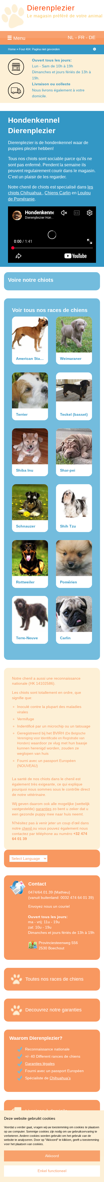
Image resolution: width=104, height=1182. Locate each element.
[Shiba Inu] (30, 446)
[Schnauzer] (30, 502)
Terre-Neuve (27, 638)
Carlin (65, 638)
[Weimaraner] (74, 335)
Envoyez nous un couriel (49, 906)
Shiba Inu (24, 470)
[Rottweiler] (30, 558)
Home (12, 49)
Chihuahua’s (60, 1078)
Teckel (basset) (74, 414)
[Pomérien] (74, 558)
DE (92, 37)
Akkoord (52, 1156)
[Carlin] (74, 614)
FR (81, 37)
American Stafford (32, 358)
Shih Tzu (68, 526)
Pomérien (68, 582)
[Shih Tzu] (74, 502)
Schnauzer (25, 526)
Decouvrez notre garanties (53, 1009)
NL (71, 37)
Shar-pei (67, 470)
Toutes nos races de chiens (54, 979)
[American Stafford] (30, 335)
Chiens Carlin (58, 193)
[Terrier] (30, 390)
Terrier (21, 414)
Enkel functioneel (52, 1171)
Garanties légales (40, 1063)
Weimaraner (70, 358)
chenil (27, 828)
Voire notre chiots (30, 280)
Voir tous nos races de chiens (49, 310)
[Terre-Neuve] (30, 614)
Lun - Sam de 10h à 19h (52, 66)
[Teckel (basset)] (74, 390)
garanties (43, 809)
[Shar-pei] (74, 446)
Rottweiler (25, 582)
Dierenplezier (51, 8)
